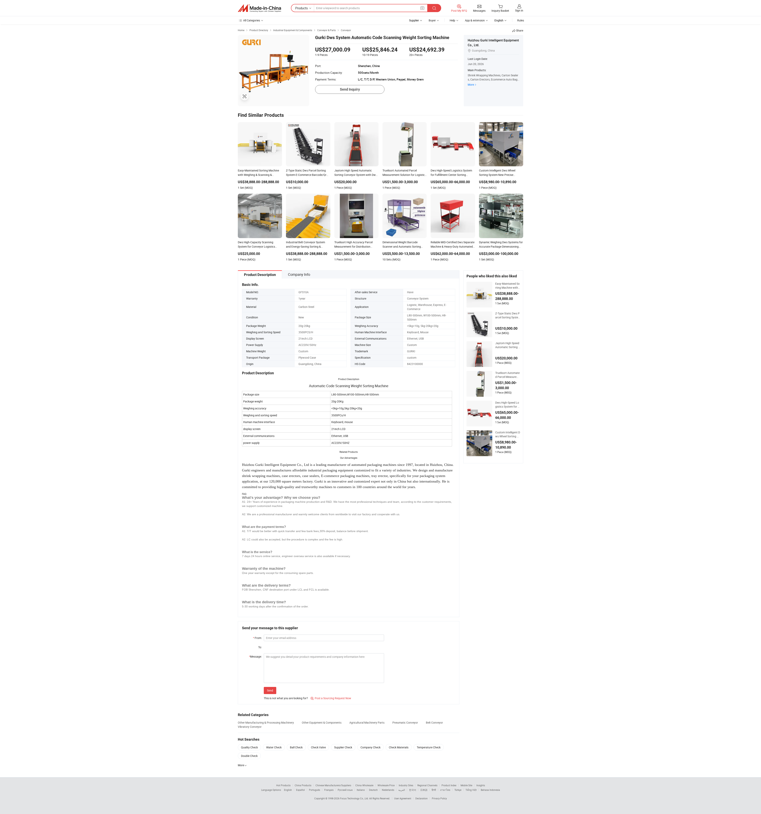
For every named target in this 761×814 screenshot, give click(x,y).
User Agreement (402, 798)
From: (257, 638)
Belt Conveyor (434, 722)
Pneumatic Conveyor (405, 722)
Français (329, 789)
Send (270, 690)
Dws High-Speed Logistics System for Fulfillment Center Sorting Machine (507, 405)
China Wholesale (364, 785)
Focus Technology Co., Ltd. (354, 798)
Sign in (519, 10)
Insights (480, 785)
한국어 (412, 789)
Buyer (432, 20)
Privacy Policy (439, 798)
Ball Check (296, 747)
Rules (520, 20)
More (471, 84)
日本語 (423, 789)
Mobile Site (466, 785)
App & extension (475, 20)
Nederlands (388, 789)
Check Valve (318, 747)
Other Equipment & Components (321, 722)
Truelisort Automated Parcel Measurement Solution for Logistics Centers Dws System (507, 375)
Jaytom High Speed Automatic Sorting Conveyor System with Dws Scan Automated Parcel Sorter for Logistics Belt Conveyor (507, 345)
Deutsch (373, 789)
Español (300, 789)
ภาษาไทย (445, 789)
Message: (255, 656)
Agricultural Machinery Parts (366, 722)
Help (452, 20)
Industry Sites (406, 785)
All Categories (251, 20)
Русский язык (345, 789)
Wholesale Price (386, 785)
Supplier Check (343, 747)
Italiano (361, 789)
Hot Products (283, 785)
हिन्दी (434, 789)
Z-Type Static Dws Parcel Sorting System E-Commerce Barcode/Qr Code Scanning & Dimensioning (507, 315)
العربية (401, 789)
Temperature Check (429, 747)
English (288, 789)
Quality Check (249, 747)
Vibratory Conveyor (250, 727)
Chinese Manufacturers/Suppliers (333, 785)
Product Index (449, 785)
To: (260, 647)
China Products (303, 785)
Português (314, 789)
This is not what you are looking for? (286, 698)
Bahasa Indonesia (490, 789)
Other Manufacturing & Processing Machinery (266, 722)
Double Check (249, 756)
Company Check (370, 747)
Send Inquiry (350, 89)
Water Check (274, 747)
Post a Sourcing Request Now (331, 698)
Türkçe (457, 789)
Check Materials (398, 747)
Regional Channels (427, 785)
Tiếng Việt (471, 789)
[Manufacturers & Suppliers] (259, 8)
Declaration (421, 798)
